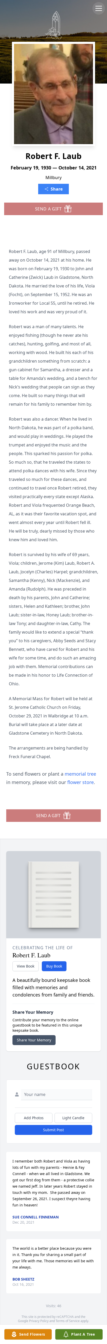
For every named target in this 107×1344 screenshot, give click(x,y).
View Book (25, 966)
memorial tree (80, 774)
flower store (80, 782)
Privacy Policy (39, 1321)
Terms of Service (68, 1321)
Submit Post (53, 1129)
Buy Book (54, 966)
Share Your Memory (34, 1040)
